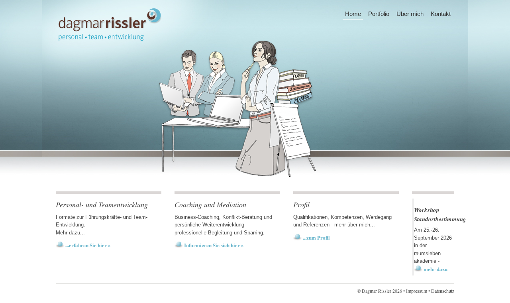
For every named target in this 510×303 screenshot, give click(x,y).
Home (353, 13)
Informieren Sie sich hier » (214, 245)
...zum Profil (316, 237)
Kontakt (441, 13)
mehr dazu (435, 269)
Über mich (410, 13)
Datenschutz (442, 290)
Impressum (416, 290)
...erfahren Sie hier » (88, 245)
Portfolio (378, 13)
